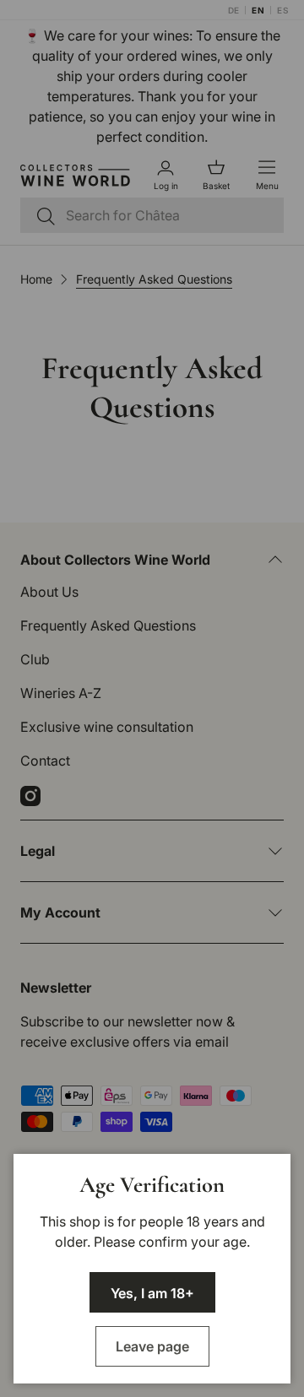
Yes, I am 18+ (152, 1293)
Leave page (152, 1346)
